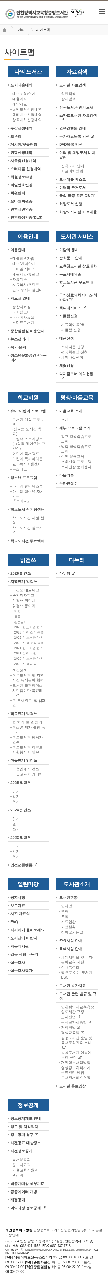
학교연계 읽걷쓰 (23, 713)
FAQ (14, 922)
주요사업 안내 (70, 940)
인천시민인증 (21, 209)
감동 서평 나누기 (24, 954)
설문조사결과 (21, 970)
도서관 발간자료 (72, 985)
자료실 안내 (20, 298)
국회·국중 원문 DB (74, 196)
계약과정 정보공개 (25, 1208)
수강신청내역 (21, 128)
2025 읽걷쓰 (20, 783)
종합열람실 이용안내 (27, 331)
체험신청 (66, 366)
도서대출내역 (21, 85)
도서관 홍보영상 (72, 1086)
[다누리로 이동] (77, 13)
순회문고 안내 (70, 258)
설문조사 (17, 962)
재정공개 (17, 1200)
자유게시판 (19, 946)
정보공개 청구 (22, 1135)
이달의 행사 (69, 250)
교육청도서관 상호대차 (78, 266)
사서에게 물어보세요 (27, 930)
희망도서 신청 (70, 204)
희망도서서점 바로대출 (78, 212)
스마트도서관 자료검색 (78, 115)
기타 (21, 30)
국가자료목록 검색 (74, 136)
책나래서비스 (70, 308)
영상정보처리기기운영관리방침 (57, 1230)
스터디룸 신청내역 (25, 169)
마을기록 (66, 475)
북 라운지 (18, 347)
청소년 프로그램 (23, 478)
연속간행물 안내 (72, 128)
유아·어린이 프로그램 (28, 411)
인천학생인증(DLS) (26, 217)
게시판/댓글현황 (23, 144)
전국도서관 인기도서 (76, 107)
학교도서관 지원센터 (27, 509)
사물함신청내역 (23, 161)
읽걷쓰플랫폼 (21, 865)
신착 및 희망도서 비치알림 (77, 154)
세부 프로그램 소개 (75, 428)
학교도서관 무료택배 (76, 282)
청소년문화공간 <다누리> (28, 357)
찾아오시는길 (92, 1230)
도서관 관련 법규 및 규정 (77, 996)
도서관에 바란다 (23, 938)
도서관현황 (68, 897)
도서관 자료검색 (72, 85)
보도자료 (17, 905)
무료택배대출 (70, 274)
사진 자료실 (20, 914)
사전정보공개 (21, 1151)
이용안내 (17, 250)
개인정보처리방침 (19, 1230)
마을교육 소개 (70, 411)
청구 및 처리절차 (24, 1126)
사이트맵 (43, 30)
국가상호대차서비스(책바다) (78, 297)
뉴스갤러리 (19, 339)
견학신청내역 (21, 152)
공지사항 (17, 897)
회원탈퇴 (17, 193)
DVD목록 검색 (71, 144)
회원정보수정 (21, 177)
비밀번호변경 (21, 185)
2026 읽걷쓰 (20, 573)
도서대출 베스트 (72, 179)
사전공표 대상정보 (25, 1143)
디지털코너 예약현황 (76, 374)
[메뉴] (102, 12)
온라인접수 (68, 483)
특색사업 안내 (70, 949)
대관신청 (66, 338)
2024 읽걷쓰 (20, 810)
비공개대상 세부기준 (27, 1183)
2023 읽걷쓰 (20, 837)
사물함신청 (68, 316)
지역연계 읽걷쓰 (23, 581)
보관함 (15, 136)
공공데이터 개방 (23, 1192)
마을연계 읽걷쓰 (23, 760)
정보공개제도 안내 (25, 1118)
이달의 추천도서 (72, 187)
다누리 (64, 573)
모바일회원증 (21, 201)
